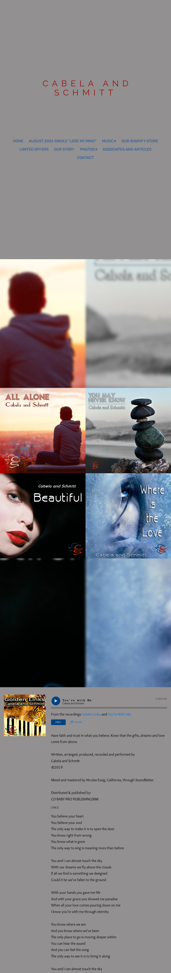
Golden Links (91, 714)
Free (58, 722)
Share (78, 722)
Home (18, 141)
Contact (85, 157)
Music (107, 141)
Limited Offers (34, 149)
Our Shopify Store (139, 141)
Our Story (64, 149)
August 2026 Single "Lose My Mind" (62, 141)
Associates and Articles (127, 149)
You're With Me (119, 714)
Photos (87, 149)
